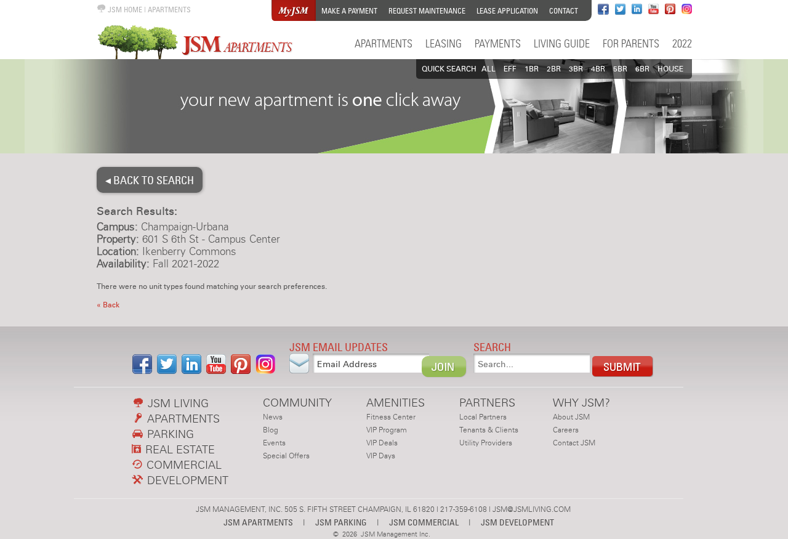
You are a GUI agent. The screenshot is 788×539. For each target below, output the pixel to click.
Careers (566, 430)
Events (274, 443)
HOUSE (670, 69)
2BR (554, 69)
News (273, 417)
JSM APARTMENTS (258, 522)
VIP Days (380, 456)
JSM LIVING (177, 403)
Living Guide (562, 43)
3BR (576, 69)
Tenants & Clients (488, 430)
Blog (270, 430)
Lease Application (507, 10)
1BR (532, 69)
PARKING (169, 434)
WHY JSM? (581, 402)
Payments (498, 43)
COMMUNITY (297, 402)
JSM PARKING (341, 522)
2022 (682, 43)
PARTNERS (487, 402)
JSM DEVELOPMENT (517, 522)
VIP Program (386, 430)
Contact (563, 10)
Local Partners (483, 417)
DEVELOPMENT (186, 480)
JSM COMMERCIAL (424, 522)
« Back (108, 305)
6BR (642, 69)
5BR (620, 69)
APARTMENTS (169, 9)
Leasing (443, 43)
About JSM (571, 417)
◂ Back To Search (149, 180)
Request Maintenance (426, 10)
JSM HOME (124, 9)
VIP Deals (382, 443)
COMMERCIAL (182, 464)
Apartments (383, 43)
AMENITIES (395, 402)
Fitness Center (391, 417)
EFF (510, 69)
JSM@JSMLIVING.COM (531, 509)
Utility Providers (485, 443)
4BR (598, 69)
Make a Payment (349, 10)
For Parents (631, 43)
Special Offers (286, 456)
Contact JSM (574, 443)
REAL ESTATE (178, 449)
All (488, 69)
